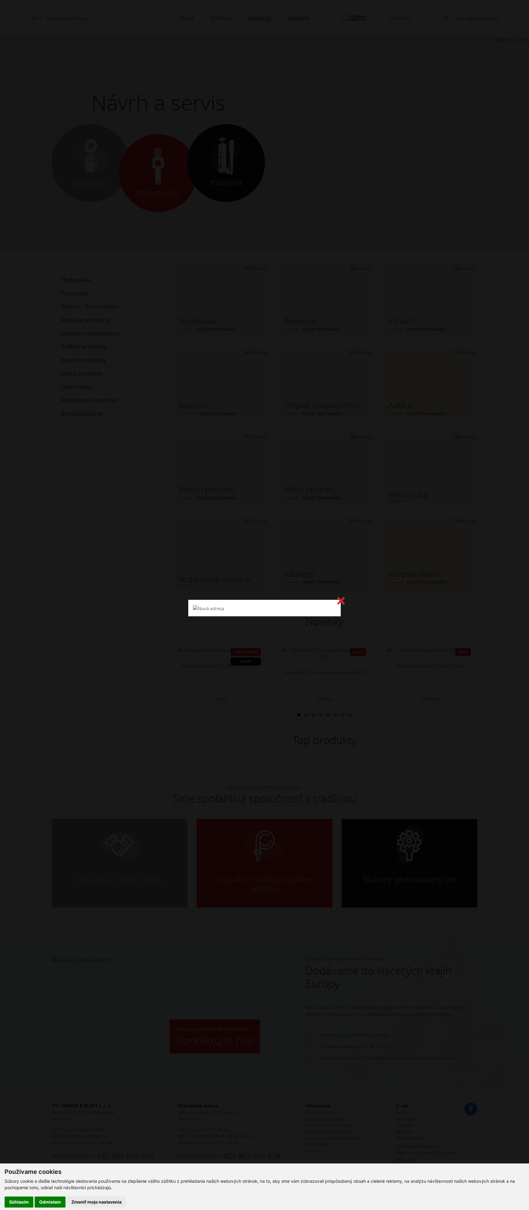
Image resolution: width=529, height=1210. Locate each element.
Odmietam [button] (50, 1201)
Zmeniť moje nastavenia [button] (96, 1201)
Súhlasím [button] (19, 1201)
